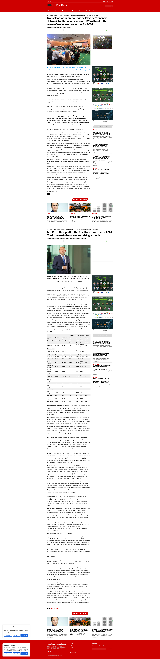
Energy (55, 15)
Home (48, 15)
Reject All (16, 653)
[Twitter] (103, 30)
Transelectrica (55, 193)
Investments (49, 27)
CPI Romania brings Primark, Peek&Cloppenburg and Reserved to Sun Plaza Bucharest (101, 146)
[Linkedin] (48, 1)
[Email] (112, 30)
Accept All (24, 653)
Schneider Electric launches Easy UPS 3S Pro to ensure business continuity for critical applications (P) (102, 158)
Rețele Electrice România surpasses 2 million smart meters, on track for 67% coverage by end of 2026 (101, 171)
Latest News (59, 27)
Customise (8, 653)
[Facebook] (46, 1)
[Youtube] (50, 1)
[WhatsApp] (106, 30)
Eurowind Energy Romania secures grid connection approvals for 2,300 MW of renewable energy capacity (101, 132)
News (54, 27)
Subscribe (109, 648)
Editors (68, 29)
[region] (16, 649)
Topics (51, 15)
